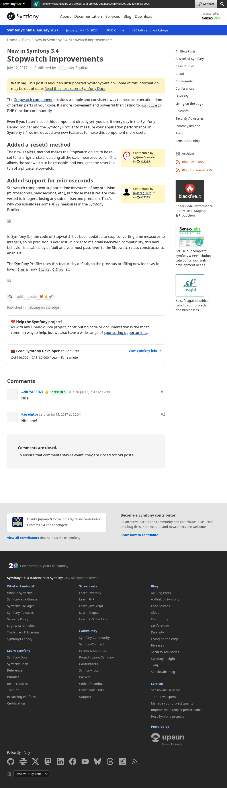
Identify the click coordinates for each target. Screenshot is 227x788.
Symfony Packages (20, 606)
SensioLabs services (165, 690)
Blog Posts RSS (193, 162)
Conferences (185, 88)
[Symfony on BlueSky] (97, 761)
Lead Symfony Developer (38, 351)
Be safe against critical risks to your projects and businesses (192, 305)
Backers (85, 677)
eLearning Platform (21, 697)
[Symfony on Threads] (110, 761)
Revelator (29, 414)
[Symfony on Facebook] (72, 761)
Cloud (180, 74)
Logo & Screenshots (21, 625)
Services (157, 684)
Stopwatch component (33, 99)
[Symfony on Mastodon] (47, 761)
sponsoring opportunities (125, 332)
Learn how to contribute (139, 535)
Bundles (13, 677)
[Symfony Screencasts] (122, 761)
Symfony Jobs (89, 670)
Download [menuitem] (144, 16)
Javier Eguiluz (77, 68)
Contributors (88, 664)
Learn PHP (86, 599)
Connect (208, 4)
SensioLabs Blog (188, 141)
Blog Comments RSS (197, 170)
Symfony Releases (20, 612)
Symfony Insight (188, 126)
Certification (16, 703)
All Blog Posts (186, 51)
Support (85, 697)
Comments (21, 381)
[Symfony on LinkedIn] (60, 761)
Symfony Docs (17, 657)
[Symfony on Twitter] (35, 761)
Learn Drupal (89, 612)
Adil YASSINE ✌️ (35, 391)
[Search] (222, 3)
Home (12, 39)
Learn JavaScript (91, 606)
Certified (59, 392)
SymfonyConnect (91, 644)
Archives (188, 153)
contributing (78, 327)
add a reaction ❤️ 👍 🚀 (35, 296)
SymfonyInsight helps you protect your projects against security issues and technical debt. (96, 3)
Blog (26, 39)
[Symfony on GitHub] (10, 761)
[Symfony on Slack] (23, 761)
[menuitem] (195, 51)
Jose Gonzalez (146, 157)
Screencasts (88, 586)
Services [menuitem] (113, 16)
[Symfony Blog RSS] (134, 761)
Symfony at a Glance (22, 599)
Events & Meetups (92, 651)
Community (184, 81)
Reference (14, 670)
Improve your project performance (176, 710)
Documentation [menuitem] (88, 16)
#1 (163, 391)
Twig (179, 133)
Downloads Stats (91, 690)
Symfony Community (94, 637)
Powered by (160, 726)
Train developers (163, 697)
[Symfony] (31, 16)
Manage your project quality (172, 703)
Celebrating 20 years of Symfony (44, 566)
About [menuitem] (65, 16)
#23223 (145, 197)
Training (13, 690)
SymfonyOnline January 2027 (32, 30)
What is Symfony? (21, 586)
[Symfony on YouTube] (85, 761)
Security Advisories (190, 118)
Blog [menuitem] (127, 16)
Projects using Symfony (96, 657)
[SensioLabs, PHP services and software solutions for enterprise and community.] (211, 18)
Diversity (182, 96)
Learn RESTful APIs (93, 619)
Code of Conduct (91, 684)
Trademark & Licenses (23, 632)
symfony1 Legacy (19, 639)
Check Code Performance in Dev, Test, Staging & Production (194, 210)
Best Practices (17, 684)
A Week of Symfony (190, 58)
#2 (163, 414)
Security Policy (17, 619)
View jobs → (144, 351)
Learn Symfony (18, 651)
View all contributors (23, 538)
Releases (182, 111)
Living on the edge (44, 307)
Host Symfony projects (167, 716)
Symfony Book (17, 664)
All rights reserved (84, 578)
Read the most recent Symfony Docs (75, 88)
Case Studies (185, 66)
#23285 (145, 161)
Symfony (12, 4)
